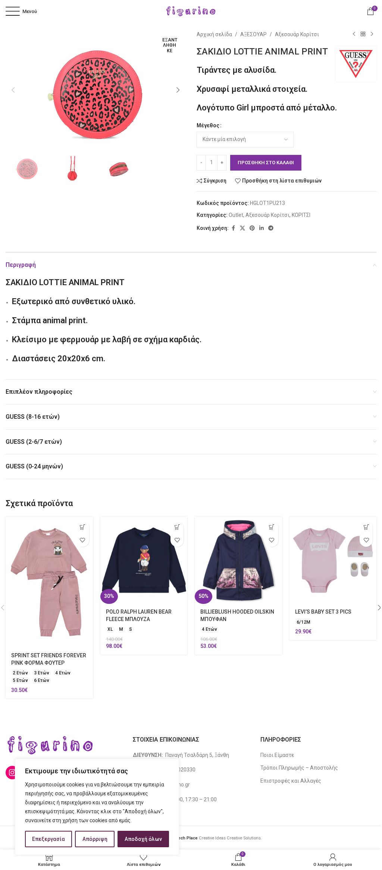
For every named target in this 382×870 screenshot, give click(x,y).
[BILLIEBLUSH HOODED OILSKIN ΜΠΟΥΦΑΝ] (238, 560)
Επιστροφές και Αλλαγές (290, 781)
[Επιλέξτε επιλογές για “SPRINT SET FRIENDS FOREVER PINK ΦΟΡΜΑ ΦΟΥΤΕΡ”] (82, 527)
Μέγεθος (208, 125)
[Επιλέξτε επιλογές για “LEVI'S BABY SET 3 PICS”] (366, 527)
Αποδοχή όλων (143, 839)
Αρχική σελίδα (214, 34)
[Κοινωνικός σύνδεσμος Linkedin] (261, 228)
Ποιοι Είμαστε (277, 755)
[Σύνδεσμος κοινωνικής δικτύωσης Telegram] (271, 228)
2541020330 (180, 770)
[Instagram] (12, 772)
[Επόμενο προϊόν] (371, 34)
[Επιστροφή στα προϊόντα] (362, 34)
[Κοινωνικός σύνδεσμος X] (242, 228)
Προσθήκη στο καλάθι (266, 162)
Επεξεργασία (48, 839)
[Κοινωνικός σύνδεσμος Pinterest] (252, 228)
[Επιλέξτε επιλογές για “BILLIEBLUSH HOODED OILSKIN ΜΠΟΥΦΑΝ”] (271, 527)
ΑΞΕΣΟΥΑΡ (253, 34)
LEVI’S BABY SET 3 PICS (323, 612)
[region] (97, 807)
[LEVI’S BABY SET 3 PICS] (333, 560)
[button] (13, 89)
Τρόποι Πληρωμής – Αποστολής (299, 768)
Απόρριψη (94, 839)
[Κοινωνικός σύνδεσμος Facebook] (233, 228)
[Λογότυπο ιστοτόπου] (191, 11)
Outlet (236, 215)
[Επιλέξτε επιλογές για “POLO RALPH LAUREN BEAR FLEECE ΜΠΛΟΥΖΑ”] (177, 527)
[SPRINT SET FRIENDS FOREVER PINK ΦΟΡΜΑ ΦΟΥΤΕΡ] (49, 582)
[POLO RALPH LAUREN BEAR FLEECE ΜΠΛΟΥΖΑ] (144, 560)
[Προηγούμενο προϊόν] (354, 34)
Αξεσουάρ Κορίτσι (297, 34)
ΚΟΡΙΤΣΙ (301, 215)
